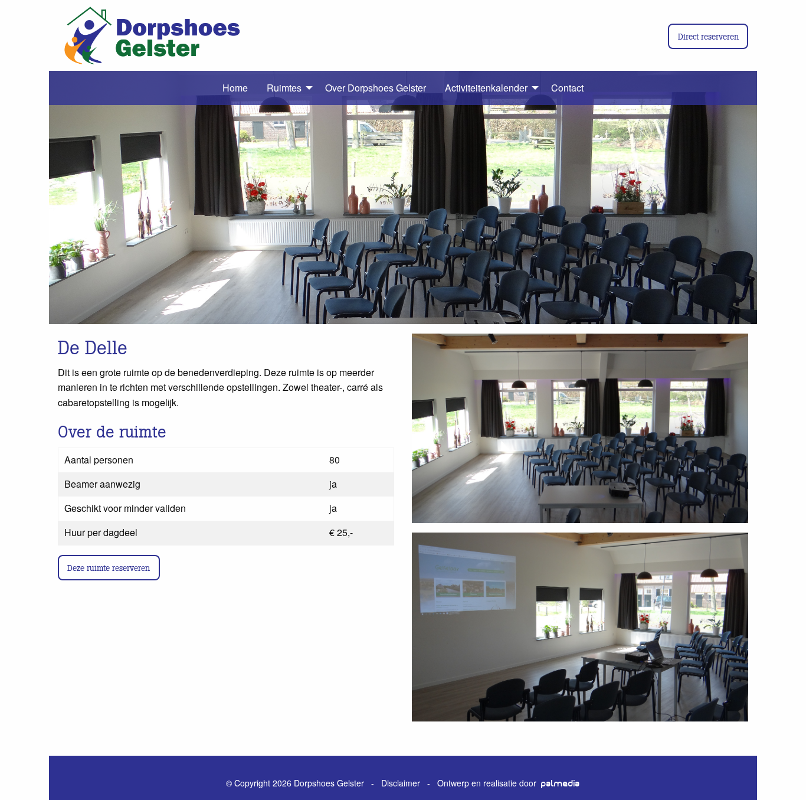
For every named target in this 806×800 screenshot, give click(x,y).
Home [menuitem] (235, 87)
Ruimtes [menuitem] (284, 87)
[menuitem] (209, 88)
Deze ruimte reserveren (108, 567)
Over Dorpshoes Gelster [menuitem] (375, 87)
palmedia (560, 783)
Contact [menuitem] (567, 87)
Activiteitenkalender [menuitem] (486, 87)
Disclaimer (400, 783)
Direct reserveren (708, 36)
